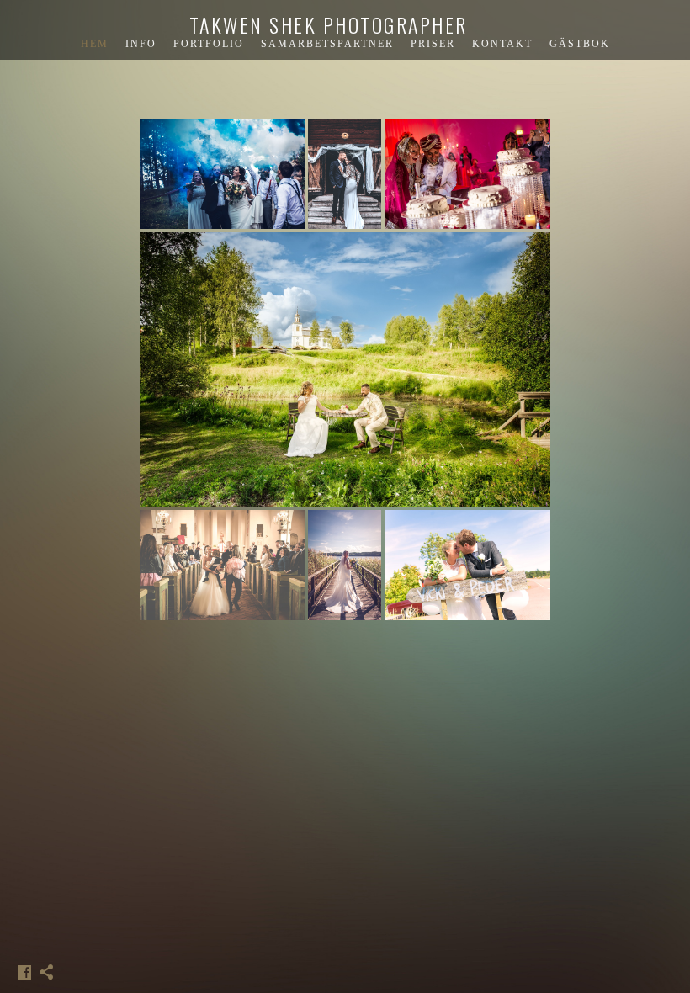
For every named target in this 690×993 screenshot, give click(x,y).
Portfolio (208, 44)
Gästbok (579, 44)
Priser (433, 44)
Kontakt (502, 44)
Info (141, 44)
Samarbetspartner (327, 44)
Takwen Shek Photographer (328, 24)
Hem (95, 44)
